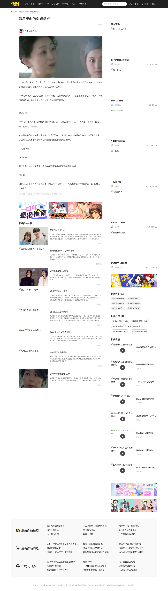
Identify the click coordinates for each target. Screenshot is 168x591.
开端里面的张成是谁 (59, 311)
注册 (137, 4)
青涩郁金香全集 (118, 303)
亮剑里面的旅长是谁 (59, 352)
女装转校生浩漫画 (127, 534)
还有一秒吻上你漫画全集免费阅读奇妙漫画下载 (63, 544)
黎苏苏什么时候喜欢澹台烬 (148, 450)
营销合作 (82, 4)
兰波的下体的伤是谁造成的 (148, 381)
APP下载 (65, 4)
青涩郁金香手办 (118, 326)
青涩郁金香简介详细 (139, 331)
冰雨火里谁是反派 (127, 566)
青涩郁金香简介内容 (120, 331)
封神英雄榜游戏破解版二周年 (96, 552)
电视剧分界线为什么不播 (94, 570)
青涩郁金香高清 (134, 303)
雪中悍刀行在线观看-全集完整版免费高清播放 (63, 562)
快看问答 (14, 11)
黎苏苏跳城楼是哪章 (145, 398)
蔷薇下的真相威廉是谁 (93, 544)
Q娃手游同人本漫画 (127, 530)
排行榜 (40, 4)
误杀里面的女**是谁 (58, 291)
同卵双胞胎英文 (54, 548)
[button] (58, 217)
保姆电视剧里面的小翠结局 (62, 250)
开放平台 (154, 4)
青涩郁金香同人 (134, 298)
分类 (32, 4)
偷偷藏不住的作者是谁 (146, 347)
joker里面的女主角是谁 (60, 332)
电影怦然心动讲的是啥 (93, 548)
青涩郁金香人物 (118, 298)
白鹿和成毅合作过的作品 (58, 570)
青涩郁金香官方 (118, 308)
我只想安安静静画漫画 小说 (131, 548)
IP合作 (73, 4)
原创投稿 (55, 4)
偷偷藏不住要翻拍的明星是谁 (149, 364)
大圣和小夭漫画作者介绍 (130, 544)
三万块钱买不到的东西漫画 (95, 526)
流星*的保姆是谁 (57, 230)
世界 (47, 4)
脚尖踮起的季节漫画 (56, 526)
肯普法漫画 (88, 534)
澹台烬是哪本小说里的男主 (148, 415)
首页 (26, 4)
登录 (130, 4)
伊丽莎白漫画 (89, 530)
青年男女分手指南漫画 (129, 526)
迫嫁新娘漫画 (53, 534)
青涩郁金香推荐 (134, 326)
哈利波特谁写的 (54, 566)
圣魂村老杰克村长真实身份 (95, 566)
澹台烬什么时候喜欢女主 (147, 433)
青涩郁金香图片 (134, 308)
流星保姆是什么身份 (59, 270)
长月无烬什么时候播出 (146, 467)
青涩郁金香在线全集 (120, 321)
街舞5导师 (87, 562)
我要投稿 (145, 4)
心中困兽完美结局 (127, 562)
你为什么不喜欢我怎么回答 (131, 552)
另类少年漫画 (53, 530)
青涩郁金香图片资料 (139, 321)
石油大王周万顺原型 (128, 570)
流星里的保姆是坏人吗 (60, 373)
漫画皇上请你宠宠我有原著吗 (59, 552)
